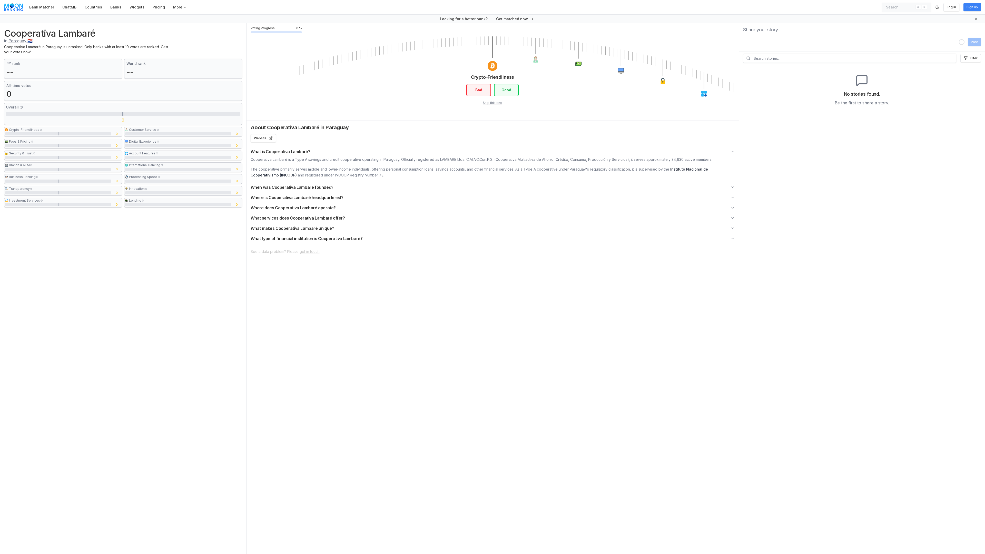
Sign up (972, 7)
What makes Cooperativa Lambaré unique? (292, 228)
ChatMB (69, 7)
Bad (478, 90)
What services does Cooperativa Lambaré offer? (298, 218)
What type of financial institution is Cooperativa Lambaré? (307, 238)
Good (506, 90)
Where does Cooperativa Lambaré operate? (293, 207)
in (18, 40)
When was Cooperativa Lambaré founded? (292, 187)
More (177, 7)
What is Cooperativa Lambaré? (280, 151)
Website (260, 138)
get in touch (310, 251)
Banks (115, 7)
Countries (93, 7)
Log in (951, 7)
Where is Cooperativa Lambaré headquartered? (297, 197)
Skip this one (492, 103)
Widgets (137, 7)
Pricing (159, 7)
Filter (974, 58)
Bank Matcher (41, 7)
